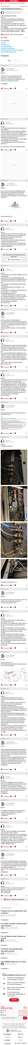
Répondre (8, 899)
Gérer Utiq (24, 1026)
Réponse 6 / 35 (4, 309)
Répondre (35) (6, 34)
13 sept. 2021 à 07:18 (15, 13)
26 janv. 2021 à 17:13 (9, 827)
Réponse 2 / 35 (4, 119)
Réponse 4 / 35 (4, 224)
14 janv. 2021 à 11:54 (9, 375)
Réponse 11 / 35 (4, 589)
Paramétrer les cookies (16, 1026)
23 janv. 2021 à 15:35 (9, 693)
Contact (6, 1025)
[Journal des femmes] (7, 1034)
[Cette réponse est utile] (11, 88)
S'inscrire (14, 999)
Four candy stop (5, 44)
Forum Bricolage (12, 3)
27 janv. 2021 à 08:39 (9, 883)
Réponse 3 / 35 (4, 180)
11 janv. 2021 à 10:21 (9, 270)
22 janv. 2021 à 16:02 (9, 616)
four (8, 629)
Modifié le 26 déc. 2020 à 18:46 (11, 70)
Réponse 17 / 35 (4, 800)
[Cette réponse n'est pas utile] (15, 88)
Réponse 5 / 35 (4, 265)
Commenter (6, 88)
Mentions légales (5, 1027)
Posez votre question (18, 34)
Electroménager (20, 3)
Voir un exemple (22, 1010)
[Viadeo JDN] (20, 1040)
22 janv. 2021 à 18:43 (9, 656)
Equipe (12, 1023)
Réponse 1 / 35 (4, 65)
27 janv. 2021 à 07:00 (9, 855)
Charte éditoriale (18, 1023)
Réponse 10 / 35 (4, 437)
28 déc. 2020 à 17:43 (9, 229)
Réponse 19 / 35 (4, 850)
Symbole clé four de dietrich (8, 48)
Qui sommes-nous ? (6, 1023)
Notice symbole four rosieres (8, 52)
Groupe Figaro (12, 1027)
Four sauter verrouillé (6, 46)
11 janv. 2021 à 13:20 (9, 341)
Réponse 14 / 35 (4, 688)
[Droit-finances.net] (20, 1037)
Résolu (23, 9)
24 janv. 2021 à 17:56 (9, 805)
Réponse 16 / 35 (4, 773)
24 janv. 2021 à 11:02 (9, 778)
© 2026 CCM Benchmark (21, 1027)
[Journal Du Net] (7, 1037)
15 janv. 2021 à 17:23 (9, 593)
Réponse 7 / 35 (4, 336)
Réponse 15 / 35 (4, 738)
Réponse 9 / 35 (4, 402)
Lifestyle (4, 1010)
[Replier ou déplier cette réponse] (26, 65)
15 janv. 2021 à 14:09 (9, 441)
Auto (3, 1013)
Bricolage (4, 1015)
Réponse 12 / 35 (4, 611)
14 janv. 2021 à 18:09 (9, 407)
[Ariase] (7, 1043)
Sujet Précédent (6, 6)
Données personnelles (6, 1026)
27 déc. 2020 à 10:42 (9, 123)
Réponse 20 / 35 (4, 879)
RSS (17, 1025)
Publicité (24, 1023)
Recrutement (21, 1025)
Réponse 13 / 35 (4, 652)
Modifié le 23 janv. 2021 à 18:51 (11, 743)
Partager (5, 37)
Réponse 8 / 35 (4, 371)
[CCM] (20, 1034)
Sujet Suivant (23, 6)
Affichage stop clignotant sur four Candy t (12, 50)
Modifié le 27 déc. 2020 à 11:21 (11, 185)
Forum (5, 3)
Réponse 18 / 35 (4, 822)
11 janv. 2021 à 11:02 (9, 314)
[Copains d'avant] (7, 1040)
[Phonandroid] (20, 1043)
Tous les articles (12, 1025)
